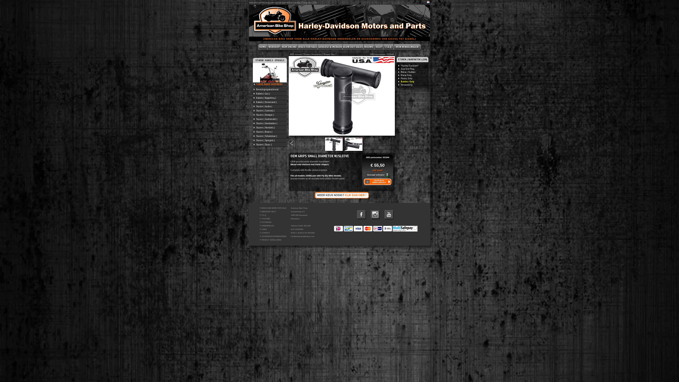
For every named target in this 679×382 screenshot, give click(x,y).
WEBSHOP (274, 46)
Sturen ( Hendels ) (265, 127)
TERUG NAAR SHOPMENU (269, 84)
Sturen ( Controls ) (265, 110)
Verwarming (406, 84)
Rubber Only (329, 54)
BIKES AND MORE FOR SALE (274, 208)
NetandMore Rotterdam (348, 248)
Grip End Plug (407, 68)
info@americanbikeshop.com (302, 236)
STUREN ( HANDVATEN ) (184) (412, 59)
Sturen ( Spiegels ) (265, 140)
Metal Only (406, 75)
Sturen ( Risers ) (264, 131)
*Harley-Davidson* (410, 65)
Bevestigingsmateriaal (267, 89)
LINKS (264, 229)
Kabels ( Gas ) (263, 93)
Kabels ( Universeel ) (266, 102)
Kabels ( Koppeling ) (266, 97)
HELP (379, 46)
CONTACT (266, 233)
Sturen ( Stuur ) (264, 144)
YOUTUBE (266, 219)
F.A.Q (389, 46)
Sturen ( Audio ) (264, 106)
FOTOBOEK (267, 222)
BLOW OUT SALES (353, 46)
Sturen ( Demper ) (265, 114)
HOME (262, 46)
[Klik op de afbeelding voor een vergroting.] (342, 96)
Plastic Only (406, 78)
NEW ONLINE (289, 46)
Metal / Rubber (408, 72)
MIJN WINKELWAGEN (407, 46)
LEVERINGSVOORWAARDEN (274, 236)
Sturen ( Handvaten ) (266, 123)
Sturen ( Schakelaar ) (266, 136)
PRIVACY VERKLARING (272, 240)
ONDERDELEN (268, 226)
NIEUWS (368, 46)
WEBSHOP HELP (269, 212)
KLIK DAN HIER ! (355, 195)
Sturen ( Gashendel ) (266, 119)
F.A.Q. (264, 215)
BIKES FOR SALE (307, 46)
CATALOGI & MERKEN (330, 46)
